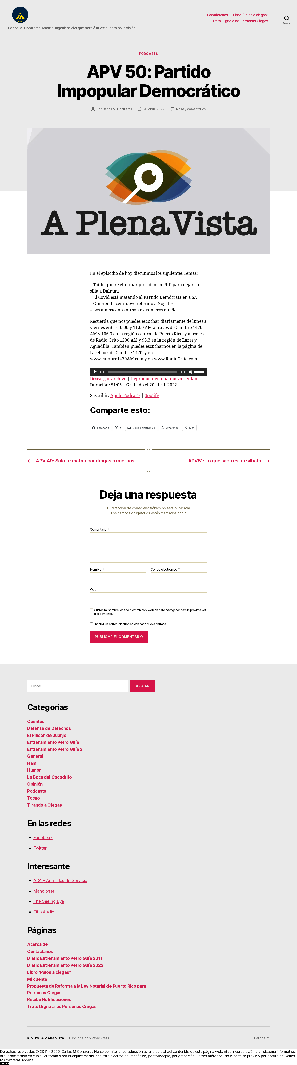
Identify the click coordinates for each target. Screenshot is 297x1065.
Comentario (99, 529)
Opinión (35, 784)
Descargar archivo (108, 379)
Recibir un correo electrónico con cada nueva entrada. (131, 624)
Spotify (152, 395)
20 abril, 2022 (153, 109)
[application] (148, 372)
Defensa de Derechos (49, 728)
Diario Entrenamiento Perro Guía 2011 (64, 958)
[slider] (199, 371)
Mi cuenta (37, 979)
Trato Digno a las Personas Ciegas (240, 21)
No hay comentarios (191, 109)
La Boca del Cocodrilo (49, 777)
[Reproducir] (95, 372)
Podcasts (148, 54)
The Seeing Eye (48, 901)
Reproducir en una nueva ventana (165, 379)
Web (93, 589)
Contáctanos (217, 15)
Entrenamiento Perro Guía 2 (54, 749)
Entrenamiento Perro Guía (53, 742)
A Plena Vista (52, 1038)
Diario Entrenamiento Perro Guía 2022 (65, 965)
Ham (31, 763)
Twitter (40, 848)
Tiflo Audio (43, 911)
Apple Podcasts (125, 395)
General (35, 756)
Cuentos (35, 721)
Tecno (33, 798)
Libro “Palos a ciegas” (250, 15)
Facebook (43, 837)
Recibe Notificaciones (49, 999)
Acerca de (37, 944)
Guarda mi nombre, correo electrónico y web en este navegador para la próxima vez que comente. (150, 612)
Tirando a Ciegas (44, 805)
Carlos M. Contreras (117, 109)
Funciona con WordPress (89, 1038)
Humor (34, 770)
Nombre (97, 569)
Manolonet (43, 891)
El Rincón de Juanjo (46, 735)
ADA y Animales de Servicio (60, 880)
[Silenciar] (191, 372)
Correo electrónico (165, 569)
